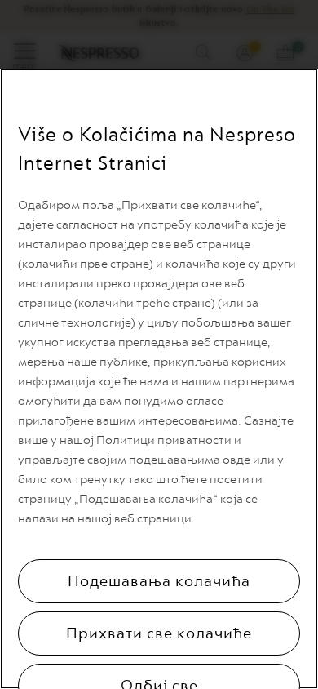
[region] (159, 379)
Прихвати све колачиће (159, 633)
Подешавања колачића (159, 581)
